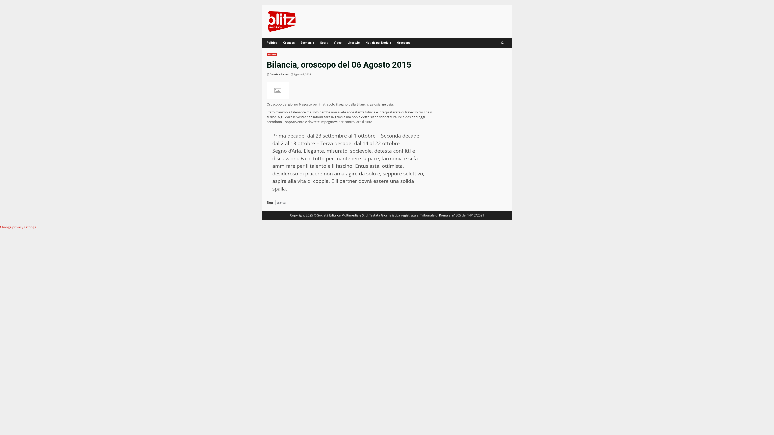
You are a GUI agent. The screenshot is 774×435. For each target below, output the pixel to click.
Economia (307, 42)
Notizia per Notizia (378, 42)
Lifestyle (354, 42)
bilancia (272, 54)
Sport (324, 42)
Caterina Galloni (279, 74)
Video (338, 42)
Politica (272, 42)
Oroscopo (404, 42)
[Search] (502, 43)
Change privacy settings (18, 227)
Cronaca (289, 42)
